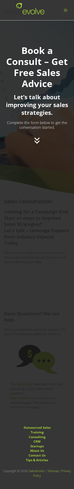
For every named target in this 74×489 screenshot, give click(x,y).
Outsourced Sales (37, 427)
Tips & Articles (37, 460)
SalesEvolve (36, 471)
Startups (37, 446)
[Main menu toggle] (65, 10)
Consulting (37, 437)
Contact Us (37, 455)
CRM (37, 441)
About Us (37, 451)
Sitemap (53, 471)
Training (37, 432)
